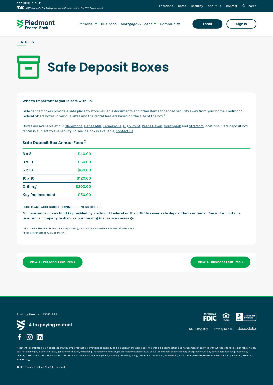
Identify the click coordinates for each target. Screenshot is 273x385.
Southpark (172, 126)
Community (170, 24)
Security (197, 6)
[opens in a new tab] (20, 337)
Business (109, 24)
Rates (182, 6)
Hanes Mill (92, 126)
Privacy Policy (247, 328)
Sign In (241, 24)
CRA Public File (29, 3)
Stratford (196, 126)
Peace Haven (152, 126)
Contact (231, 6)
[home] (36, 24)
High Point (131, 126)
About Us (214, 6)
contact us (124, 131)
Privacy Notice (223, 329)
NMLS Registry (198, 329)
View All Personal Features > (52, 262)
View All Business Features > (220, 262)
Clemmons (74, 126)
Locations (166, 6)
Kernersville (112, 126)
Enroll (207, 24)
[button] (88, 24)
